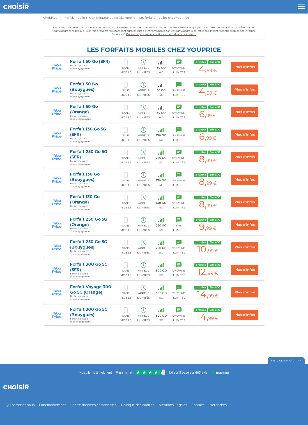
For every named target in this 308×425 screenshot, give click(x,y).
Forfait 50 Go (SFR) (90, 61)
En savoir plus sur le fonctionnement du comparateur (161, 34)
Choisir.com (51, 17)
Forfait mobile (74, 17)
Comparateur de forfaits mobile (112, 17)
